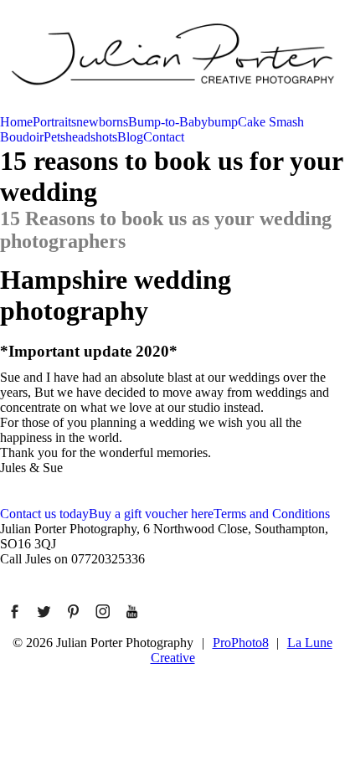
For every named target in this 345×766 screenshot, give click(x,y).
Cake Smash (271, 122)
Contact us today (44, 513)
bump (223, 122)
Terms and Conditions (272, 513)
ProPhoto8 (241, 642)
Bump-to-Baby (168, 122)
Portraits (54, 122)
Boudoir (22, 137)
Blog (130, 137)
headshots (91, 137)
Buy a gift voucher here (151, 513)
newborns (102, 122)
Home (16, 122)
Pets (54, 137)
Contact (163, 137)
